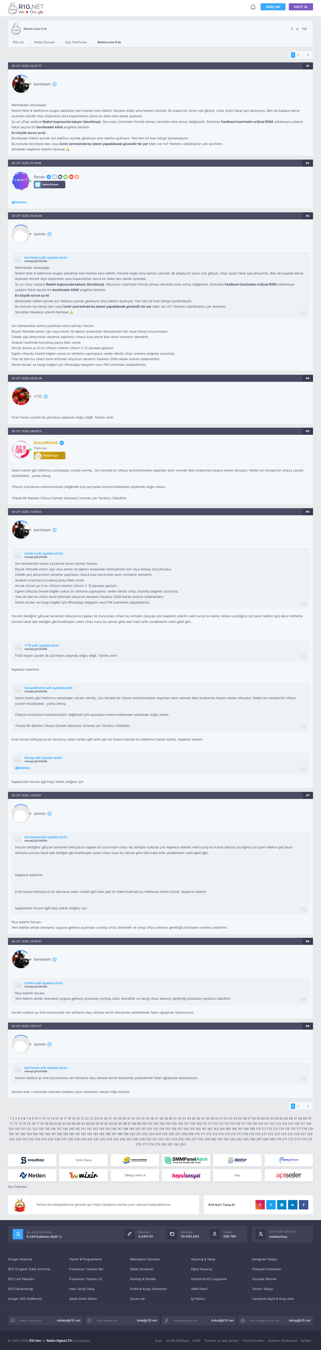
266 (252, 1139)
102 (156, 1123)
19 (73, 1118)
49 (212, 1118)
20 (78, 1118)
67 (295, 1118)
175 (287, 1129)
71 (11, 1123)
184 (35, 1134)
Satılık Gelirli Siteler (83, 1299)
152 (149, 1129)
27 (110, 1118)
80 (51, 1123)
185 (41, 1134)
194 (95, 1134)
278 (150, 1144)
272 (291, 1139)
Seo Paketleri (17, 1187)
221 (264, 1134)
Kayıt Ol (301, 7)
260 (213, 1139)
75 (29, 1123)
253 (168, 1139)
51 (221, 1118)
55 (240, 1118)
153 (155, 1129)
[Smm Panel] (32, 1160)
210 (197, 1134)
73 (20, 1123)
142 (89, 1129)
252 (161, 1139)
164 (222, 1129)
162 (209, 1129)
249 (142, 1139)
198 (119, 1134)
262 (226, 1139)
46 (198, 1118)
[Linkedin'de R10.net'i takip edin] (293, 1204)
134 (40, 1129)
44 (189, 1118)
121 (266, 1123)
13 (48, 1118)
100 (144, 1123)
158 (185, 1129)
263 (233, 1139)
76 (33, 1123)
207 (177, 1134)
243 (103, 1139)
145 (107, 1129)
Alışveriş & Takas (203, 1259)
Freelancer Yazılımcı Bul (86, 1269)
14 (52, 1118)
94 (115, 1123)
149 (131, 1129)
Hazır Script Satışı (82, 1289)
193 (89, 1134)
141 (83, 1129)
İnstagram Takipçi (264, 1259)
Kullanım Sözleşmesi (282, 1340)
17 (65, 1118)
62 (272, 1118)
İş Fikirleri (198, 1299)
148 (125, 1129)
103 (162, 1123)
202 (145, 1134)
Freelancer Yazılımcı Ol (85, 1279)
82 (60, 1123)
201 (138, 1134)
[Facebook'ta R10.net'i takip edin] (303, 1204)
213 (215, 1134)
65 (286, 1118)
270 (278, 1139)
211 (203, 1134)
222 (270, 1134)
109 (198, 1123)
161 (204, 1129)
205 (165, 1134)
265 (246, 1139)
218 (245, 1134)
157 (179, 1129)
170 (258, 1129)
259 (207, 1139)
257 (194, 1139)
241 (89, 1139)
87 (83, 1123)
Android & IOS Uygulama (209, 1279)
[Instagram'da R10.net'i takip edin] (260, 1204)
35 (147, 1118)
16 (61, 1118)
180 (11, 1134)
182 (23, 1134)
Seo (237, 1175)
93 (111, 1123)
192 (83, 1134)
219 (251, 1134)
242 (96, 1139)
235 (51, 1139)
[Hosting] (237, 1160)
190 (71, 1134)
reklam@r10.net (68, 1320)
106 (180, 1123)
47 (203, 1118)
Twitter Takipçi (262, 1289)
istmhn (20, 202)
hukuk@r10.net (222, 1320)
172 (269, 1129)
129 (10, 1129)
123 (278, 1123)
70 (309, 1118)
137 (59, 1129)
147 (119, 1129)
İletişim (306, 1340)
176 (292, 1129)
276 (138, 1144)
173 (275, 1129)
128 (308, 1123)
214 (221, 1134)
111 (210, 1123)
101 (150, 1123)
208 (184, 1134)
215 (227, 1134)
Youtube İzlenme (264, 1279)
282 (176, 1144)
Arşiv (158, 1340)
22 (87, 1118)
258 (200, 1139)
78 (42, 1123)
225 (290, 1134)
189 (65, 1134)
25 (101, 1118)
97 (129, 1123)
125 (290, 1123)
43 (184, 1118)
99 (139, 1123)
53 (230, 1118)
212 (208, 1134)
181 (17, 1134)
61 (267, 1118)
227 (303, 1134)
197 (113, 1134)
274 (303, 1139)
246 (122, 1139)
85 (74, 1123)
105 (174, 1123)
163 (216, 1129)
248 (135, 1139)
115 (232, 1123)
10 (36, 1118)
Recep (39, 176)
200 (132, 1134)
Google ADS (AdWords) (25, 1299)
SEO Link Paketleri (21, 1279)
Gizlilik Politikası (177, 1340)
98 (134, 1123)
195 (101, 1134)
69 (305, 1118)
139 (71, 1129)
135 (47, 1129)
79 (46, 1123)
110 (204, 1123)
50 (217, 1118)
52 (226, 1118)
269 (272, 1139)
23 (92, 1118)
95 (120, 1123)
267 (259, 1139)
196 (107, 1134)
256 (187, 1139)
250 (148, 1139)
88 (88, 1123)
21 (82, 1118)
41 (175, 1118)
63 (277, 1118)
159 (192, 1129)
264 (239, 1139)
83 (65, 1123)
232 (31, 1139)
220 (258, 1134)
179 (310, 1129)
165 (228, 1129)
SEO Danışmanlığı (20, 1289)
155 (167, 1129)
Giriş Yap (273, 7)
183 (29, 1134)
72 (15, 1123)
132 (28, 1129)
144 (101, 1129)
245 (116, 1139)
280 (163, 1144)
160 (198, 1129)
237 (64, 1139)
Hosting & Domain (143, 1279)
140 (77, 1129)
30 (124, 1118)
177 (298, 1129)
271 (284, 1139)
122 (272, 1123)
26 (106, 1118)
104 (168, 1123)
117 (243, 1123)
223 (277, 1134)
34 (143, 1118)
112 (215, 1123)
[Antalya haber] (135, 1160)
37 (156, 1118)
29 (119, 1118)
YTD (38, 396)
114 (226, 1123)
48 (207, 1118)
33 (138, 1118)
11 (40, 1118)
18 (69, 1118)
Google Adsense (20, 1259)
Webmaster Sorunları (145, 1259)
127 (302, 1123)
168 (246, 1129)
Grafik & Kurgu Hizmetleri (148, 1289)
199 (126, 1134)
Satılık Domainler (142, 1269)
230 (18, 1139)
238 (70, 1139)
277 (144, 1144)
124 (284, 1123)
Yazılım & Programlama (85, 1259)
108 (192, 1123)
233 (37, 1139)
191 (77, 1134)
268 (265, 1139)
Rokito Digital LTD (59, 1340)
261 (220, 1139)
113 (221, 1123)
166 (234, 1129)
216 (233, 1134)
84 (69, 1123)
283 (183, 1144)
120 (260, 1123)
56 (245, 1118)
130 (17, 1129)
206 (171, 1134)
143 (95, 1129)
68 (300, 1118)
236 (57, 1139)
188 (59, 1134)
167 (240, 1129)
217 (239, 1134)
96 (125, 1123)
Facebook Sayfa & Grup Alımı (273, 1299)
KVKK (196, 1340)
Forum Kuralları (253, 1340)
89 (92, 1123)
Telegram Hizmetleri (266, 1269)
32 (133, 1118)
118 (249, 1123)
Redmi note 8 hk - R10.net (27, 7)
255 (181, 1139)
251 (154, 1139)
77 (37, 1123)
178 (304, 1129)
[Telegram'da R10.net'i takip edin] (281, 1204)
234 (44, 1139)
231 (24, 1139)
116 (237, 1123)
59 (258, 1118)
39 (166, 1118)
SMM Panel (199, 1289)
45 (194, 1118)
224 (283, 1134)
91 (101, 1123)
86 (79, 1123)
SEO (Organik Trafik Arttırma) (29, 1269)
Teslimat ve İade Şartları (221, 1340)
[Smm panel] (186, 1160)
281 (169, 1144)
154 (161, 1129)
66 (291, 1118)
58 (254, 1118)
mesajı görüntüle (35, 261)
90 (97, 1123)
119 (254, 1123)
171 (264, 1129)
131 (22, 1129)
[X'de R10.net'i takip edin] (271, 1204)
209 (191, 1134)
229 (12, 1139)
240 (83, 1139)
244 (109, 1139)
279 (157, 1144)
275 (309, 1139)
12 (44, 1118)
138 (65, 1129)
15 (57, 1118)
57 (249, 1118)
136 (53, 1129)
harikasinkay (278, 1236)
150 (137, 1129)
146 (113, 1129)
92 (106, 1123)
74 (24, 1123)
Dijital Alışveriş (201, 1269)
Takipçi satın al (134, 1175)
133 (34, 1129)
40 (170, 1118)
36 (152, 1118)
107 (186, 1123)
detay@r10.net (300, 1320)
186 (47, 1134)
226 (297, 1134)
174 (281, 1129)
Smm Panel (84, 1160)
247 (129, 1139)
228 (310, 1134)
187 (53, 1134)
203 (151, 1134)
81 (55, 1123)
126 (296, 1123)
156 (173, 1129)
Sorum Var (137, 1299)
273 (297, 1139)
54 (235, 1118)
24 (96, 1118)
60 (263, 1118)
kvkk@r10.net (147, 1320)
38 (161, 1118)
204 (158, 1134)
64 (281, 1118)
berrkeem (42, 84)
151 (143, 1129)
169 (252, 1129)
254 (174, 1139)
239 (77, 1139)
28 (115, 1118)
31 (128, 1118)
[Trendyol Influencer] (83, 1175)
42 (179, 1118)
